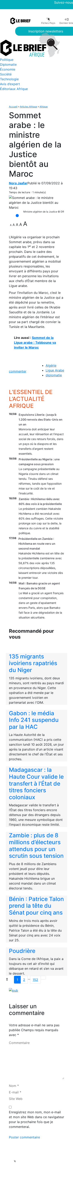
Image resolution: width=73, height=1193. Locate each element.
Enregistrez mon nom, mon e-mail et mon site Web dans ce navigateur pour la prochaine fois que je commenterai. (36, 1119)
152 (35, 980)
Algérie (51, 365)
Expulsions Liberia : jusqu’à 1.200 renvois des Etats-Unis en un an (40, 419)
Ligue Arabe (55, 370)
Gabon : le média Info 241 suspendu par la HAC (34, 720)
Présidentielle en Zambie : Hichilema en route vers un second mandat (36, 543)
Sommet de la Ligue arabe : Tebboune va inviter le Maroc (35, 342)
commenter (17, 371)
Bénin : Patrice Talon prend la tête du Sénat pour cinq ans (36, 906)
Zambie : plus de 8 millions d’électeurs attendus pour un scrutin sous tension (36, 845)
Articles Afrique (28, 106)
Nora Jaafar (18, 183)
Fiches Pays (48, 23)
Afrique (44, 106)
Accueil (13, 106)
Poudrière (22, 950)
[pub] (13, 990)
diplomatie (54, 375)
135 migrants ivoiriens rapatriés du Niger (33, 663)
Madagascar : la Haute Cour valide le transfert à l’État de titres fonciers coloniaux (36, 783)
